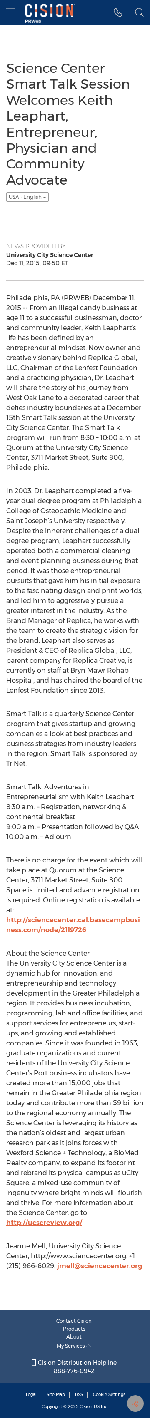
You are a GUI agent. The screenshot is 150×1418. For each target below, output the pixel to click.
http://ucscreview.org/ (44, 1223)
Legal (31, 1394)
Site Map (56, 1394)
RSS (79, 1394)
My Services (71, 1346)
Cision (86, 1406)
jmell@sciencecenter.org (99, 1266)
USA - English (26, 197)
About (74, 1337)
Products (74, 1329)
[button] (118, 12)
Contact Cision (74, 1321)
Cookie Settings (109, 1394)
